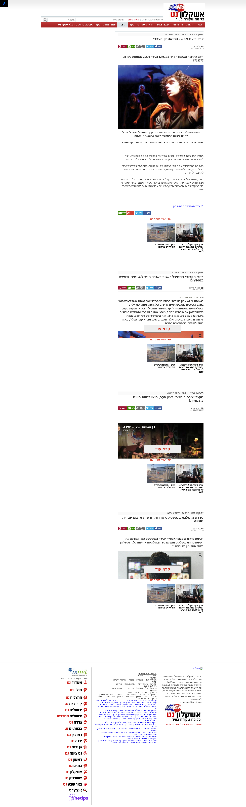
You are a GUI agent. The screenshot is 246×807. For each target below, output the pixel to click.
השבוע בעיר (163, 24)
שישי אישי (130, 696)
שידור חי (178, 24)
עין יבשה (151, 722)
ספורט (141, 24)
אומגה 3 (109, 732)
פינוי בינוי (129, 710)
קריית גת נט (107, 740)
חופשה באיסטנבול (148, 728)
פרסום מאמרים (137, 700)
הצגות (168, 34)
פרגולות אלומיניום (139, 742)
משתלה (130, 736)
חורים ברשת (138, 704)
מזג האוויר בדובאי (140, 722)
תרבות (122, 24)
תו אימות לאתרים (114, 704)
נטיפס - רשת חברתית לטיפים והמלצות (183, 724)
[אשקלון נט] (197, 668)
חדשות (190, 24)
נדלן (147, 675)
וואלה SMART (115, 728)
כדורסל (145, 692)
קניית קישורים (150, 700)
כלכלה (131, 680)
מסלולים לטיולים (149, 712)
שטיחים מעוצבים (133, 732)
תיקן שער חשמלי (149, 740)
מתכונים (102, 712)
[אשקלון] (184, 21)
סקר (132, 24)
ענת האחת (109, 24)
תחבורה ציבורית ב (142, 698)
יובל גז (143, 732)
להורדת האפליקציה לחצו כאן (188, 206)
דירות (146, 720)
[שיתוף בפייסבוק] (158, 47)
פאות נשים (138, 734)
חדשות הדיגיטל (106, 702)
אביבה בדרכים (84, 24)
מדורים (153, 696)
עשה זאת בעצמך (133, 702)
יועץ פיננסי (151, 724)
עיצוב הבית (137, 706)
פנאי (169, 392)
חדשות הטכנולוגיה (141, 710)
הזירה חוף (122, 736)
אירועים (118, 684)
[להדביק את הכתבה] (130, 214)
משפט (140, 680)
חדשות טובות (140, 716)
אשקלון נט (197, 34)
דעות (154, 694)
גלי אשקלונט (65, 24)
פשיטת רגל (130, 714)
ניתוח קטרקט (120, 706)
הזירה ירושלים (147, 738)
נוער (145, 696)
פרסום (150, 742)
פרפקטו (117, 724)
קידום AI (103, 704)
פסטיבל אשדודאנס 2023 (188, 298)
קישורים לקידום (127, 724)
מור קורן (138, 714)
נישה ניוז (152, 710)
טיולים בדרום (136, 712)
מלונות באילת (150, 704)
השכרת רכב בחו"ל (122, 700)
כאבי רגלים (108, 722)
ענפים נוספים (133, 692)
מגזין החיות (127, 704)
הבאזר (111, 700)
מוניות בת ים (151, 736)
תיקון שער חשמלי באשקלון (145, 718)
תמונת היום (130, 684)
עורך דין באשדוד (120, 740)
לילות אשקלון (142, 688)
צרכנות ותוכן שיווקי (147, 673)
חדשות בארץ (131, 694)
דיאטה (153, 714)
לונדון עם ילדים (101, 700)
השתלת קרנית (121, 718)
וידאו (150, 24)
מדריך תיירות (119, 702)
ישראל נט (152, 732)
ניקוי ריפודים (140, 736)
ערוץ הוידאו (144, 694)
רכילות (153, 688)
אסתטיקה (104, 728)
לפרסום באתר (118, 20)
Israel (124, 728)
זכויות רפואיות (134, 728)
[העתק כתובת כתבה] (140, 47)
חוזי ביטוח (126, 722)
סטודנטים (148, 734)
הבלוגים (119, 694)
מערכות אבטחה (133, 738)
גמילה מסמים (141, 724)
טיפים (129, 706)
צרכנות (140, 675)
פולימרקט (118, 722)
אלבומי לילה (143, 684)
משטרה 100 (151, 680)
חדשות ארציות (119, 680)
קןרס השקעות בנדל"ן (106, 714)
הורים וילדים (151, 716)
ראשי (200, 24)
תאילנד (131, 718)
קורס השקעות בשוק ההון (123, 716)
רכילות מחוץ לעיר (117, 688)
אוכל (154, 675)
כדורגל (153, 692)
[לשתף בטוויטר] (149, 47)
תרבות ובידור (182, 34)
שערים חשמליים (149, 706)
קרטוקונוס (110, 706)
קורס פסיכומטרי (113, 712)
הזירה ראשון (112, 736)
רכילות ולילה (150, 686)
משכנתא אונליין (106, 724)
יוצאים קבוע (120, 714)
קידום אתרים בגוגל (148, 702)
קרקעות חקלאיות (135, 740)
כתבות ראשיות (106, 694)
